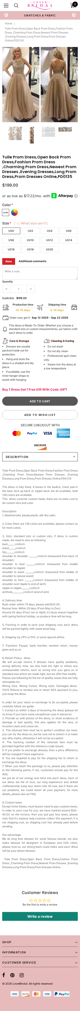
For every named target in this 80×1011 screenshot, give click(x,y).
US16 (11, 249)
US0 (11, 230)
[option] (40, 84)
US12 (49, 240)
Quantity (7, 281)
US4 (49, 230)
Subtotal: (8, 298)
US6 (69, 230)
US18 (30, 249)
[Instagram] (22, 975)
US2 (30, 230)
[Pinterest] (12, 975)
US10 (30, 240)
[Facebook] (3, 975)
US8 (11, 240)
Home (8, 23)
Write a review (40, 916)
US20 (49, 249)
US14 (68, 240)
